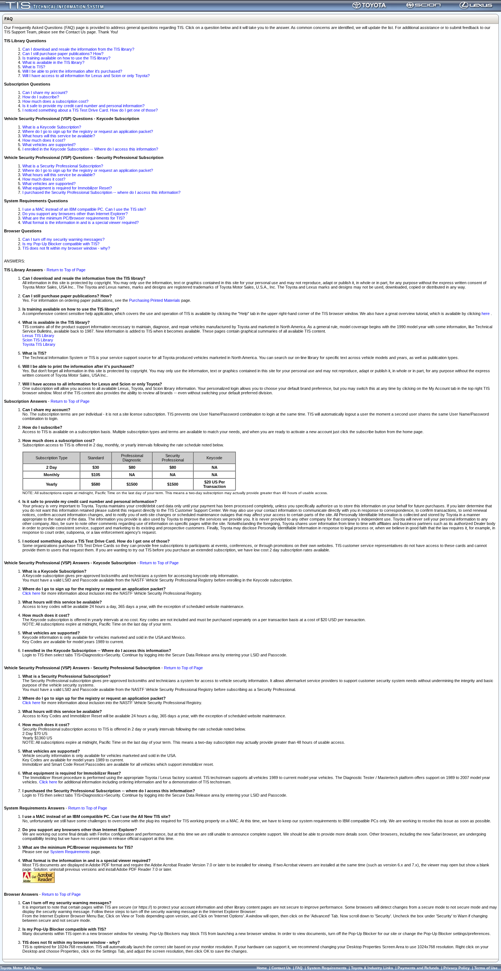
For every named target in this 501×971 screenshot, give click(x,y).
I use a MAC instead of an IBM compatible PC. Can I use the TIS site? (84, 209)
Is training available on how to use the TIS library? (66, 58)
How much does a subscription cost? (55, 101)
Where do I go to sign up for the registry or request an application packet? (87, 131)
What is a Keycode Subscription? (51, 127)
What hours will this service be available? (58, 136)
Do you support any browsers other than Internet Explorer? (75, 213)
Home (262, 968)
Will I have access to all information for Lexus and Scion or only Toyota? (86, 75)
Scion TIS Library (37, 340)
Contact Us (281, 968)
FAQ (299, 968)
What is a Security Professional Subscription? (62, 166)
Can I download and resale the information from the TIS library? (78, 49)
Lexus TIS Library (38, 335)
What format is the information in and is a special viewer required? (80, 222)
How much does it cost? (43, 140)
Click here (31, 593)
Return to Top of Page (66, 270)
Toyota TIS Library (38, 344)
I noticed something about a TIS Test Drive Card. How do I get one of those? (90, 110)
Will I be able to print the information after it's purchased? (72, 71)
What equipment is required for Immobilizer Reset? (67, 188)
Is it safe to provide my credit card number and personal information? (83, 106)
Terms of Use (486, 968)
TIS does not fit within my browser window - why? (66, 248)
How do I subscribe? (40, 97)
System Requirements (70, 851)
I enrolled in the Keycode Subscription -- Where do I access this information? (90, 149)
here (486, 313)
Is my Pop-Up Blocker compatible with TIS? (60, 244)
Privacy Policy (456, 968)
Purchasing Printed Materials (154, 300)
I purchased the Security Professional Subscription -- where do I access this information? (101, 192)
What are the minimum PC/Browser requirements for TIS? (73, 218)
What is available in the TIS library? (53, 62)
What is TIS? (33, 67)
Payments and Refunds (418, 968)
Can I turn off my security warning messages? (63, 239)
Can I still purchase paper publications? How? (62, 53)
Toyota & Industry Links (372, 968)
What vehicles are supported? (49, 144)
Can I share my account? (44, 92)
